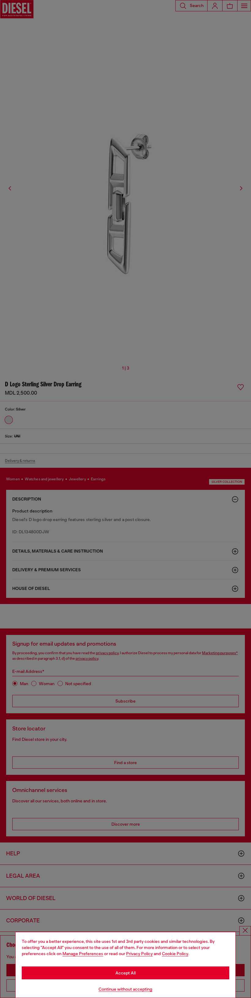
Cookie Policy (175, 953)
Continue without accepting (125, 989)
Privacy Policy (139, 953)
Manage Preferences (82, 953)
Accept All (125, 972)
